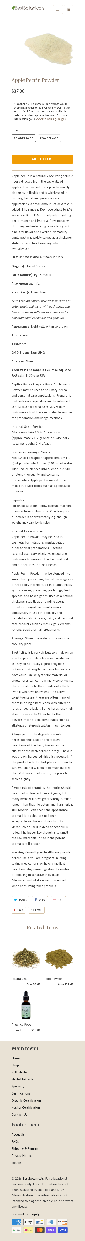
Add (21, 910)
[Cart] (68, 9)
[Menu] (58, 9)
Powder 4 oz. (49, 138)
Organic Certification (26, 1100)
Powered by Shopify (25, 1214)
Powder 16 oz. (24, 138)
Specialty (18, 1086)
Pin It (60, 899)
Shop (15, 1065)
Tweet (23, 899)
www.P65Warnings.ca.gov (51, 119)
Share (42, 899)
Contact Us (19, 1114)
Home (16, 1058)
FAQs (15, 1141)
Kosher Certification (26, 1107)
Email (38, 910)
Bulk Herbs (19, 1072)
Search (16, 1162)
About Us (18, 1134)
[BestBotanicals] (28, 9)
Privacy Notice (22, 1155)
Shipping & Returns (25, 1148)
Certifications (21, 1093)
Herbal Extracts (22, 1079)
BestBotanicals (33, 1178)
